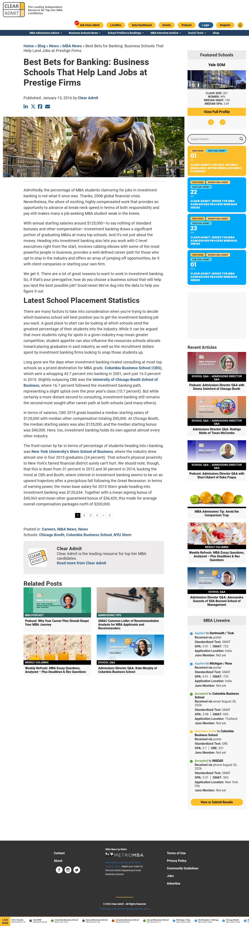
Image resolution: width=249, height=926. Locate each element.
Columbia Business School (89, 534)
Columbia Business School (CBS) (133, 368)
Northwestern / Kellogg (202, 920)
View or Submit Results (217, 802)
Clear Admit (88, 98)
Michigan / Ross (177, 920)
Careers (48, 529)
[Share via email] (47, 106)
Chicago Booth (51, 534)
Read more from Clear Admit (81, 563)
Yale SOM (30, 920)
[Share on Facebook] (40, 106)
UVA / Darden (11, 920)
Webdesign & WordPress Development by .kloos (125, 909)
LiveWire (5, 921)
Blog (41, 46)
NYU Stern (122, 534)
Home (29, 46)
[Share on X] (33, 106)
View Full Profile (217, 112)
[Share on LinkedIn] (26, 106)
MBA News (72, 46)
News (54, 46)
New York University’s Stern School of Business (72, 451)
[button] (211, 122)
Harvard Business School (90, 920)
